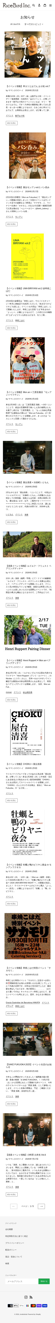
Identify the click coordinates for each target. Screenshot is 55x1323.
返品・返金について (13, 1257)
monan (9, 692)
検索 (7, 1263)
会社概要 (9, 1229)
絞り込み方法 (15, 24)
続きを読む (11, 123)
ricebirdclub (23, 1314)
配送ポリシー (11, 1250)
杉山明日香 (27, 692)
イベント (9, 115)
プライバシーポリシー (14, 1243)
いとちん (9, 514)
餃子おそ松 (20, 116)
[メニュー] (50, 5)
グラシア (9, 1006)
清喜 (26, 515)
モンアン (19, 217)
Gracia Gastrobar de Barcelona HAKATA (23, 1002)
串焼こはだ (20, 320)
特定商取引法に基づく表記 (16, 1236)
